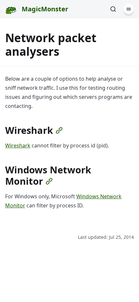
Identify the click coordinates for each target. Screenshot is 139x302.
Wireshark (17, 145)
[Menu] (128, 9)
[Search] (113, 9)
